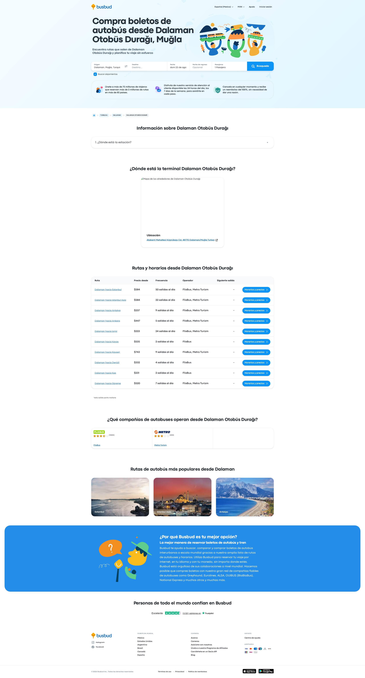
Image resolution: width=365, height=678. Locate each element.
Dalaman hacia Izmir (106, 331)
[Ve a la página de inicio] (101, 7)
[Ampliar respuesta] (267, 142)
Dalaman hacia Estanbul (108, 290)
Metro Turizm (160, 445)
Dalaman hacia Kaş (105, 373)
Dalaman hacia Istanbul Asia (110, 300)
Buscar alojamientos (107, 74)
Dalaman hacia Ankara (107, 321)
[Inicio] (94, 115)
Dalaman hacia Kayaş (107, 342)
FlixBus (97, 445)
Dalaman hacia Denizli (107, 363)
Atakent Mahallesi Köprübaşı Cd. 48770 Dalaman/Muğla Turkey (181, 240)
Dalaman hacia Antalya (107, 311)
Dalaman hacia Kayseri (107, 352)
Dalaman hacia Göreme (108, 384)
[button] (126, 66)
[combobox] (107, 66)
